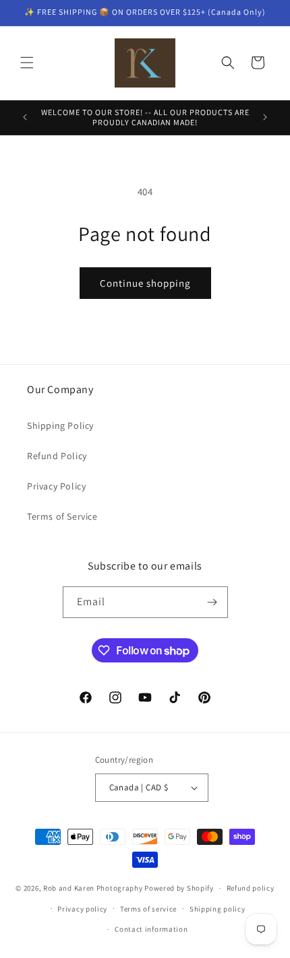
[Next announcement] (265, 117)
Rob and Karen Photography (93, 888)
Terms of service (148, 909)
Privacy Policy (56, 486)
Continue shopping (145, 283)
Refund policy (250, 888)
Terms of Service (62, 516)
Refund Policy (57, 456)
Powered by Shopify (179, 888)
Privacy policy (82, 909)
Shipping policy (217, 909)
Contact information (151, 929)
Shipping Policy (60, 425)
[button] (27, 62)
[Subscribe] (212, 602)
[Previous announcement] (25, 117)
